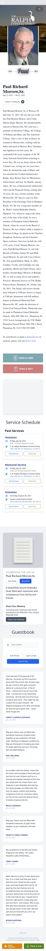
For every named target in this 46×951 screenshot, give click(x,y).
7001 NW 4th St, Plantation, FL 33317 (25, 449)
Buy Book (25, 581)
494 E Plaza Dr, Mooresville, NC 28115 (25, 501)
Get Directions (14, 454)
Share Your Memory (16, 619)
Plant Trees (32, 454)
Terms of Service (29, 940)
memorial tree (32, 336)
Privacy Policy (16, 940)
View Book (12, 581)
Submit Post (23, 661)
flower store (31, 340)
